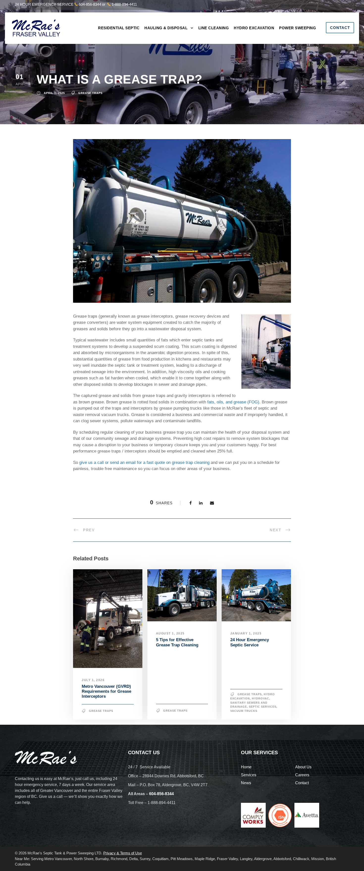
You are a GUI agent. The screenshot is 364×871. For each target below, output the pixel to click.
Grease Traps (90, 92)
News (246, 783)
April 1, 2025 (54, 92)
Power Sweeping (297, 28)
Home (246, 767)
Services (248, 775)
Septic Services (262, 706)
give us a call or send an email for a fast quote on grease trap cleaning (144, 462)
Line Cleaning (213, 28)
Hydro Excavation (254, 28)
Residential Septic (118, 28)
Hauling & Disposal (165, 28)
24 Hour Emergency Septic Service (249, 642)
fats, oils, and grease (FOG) (233, 402)
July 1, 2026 (93, 680)
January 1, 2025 (246, 633)
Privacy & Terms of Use (122, 853)
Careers (302, 775)
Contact (340, 28)
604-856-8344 (90, 4)
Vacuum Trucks (243, 710)
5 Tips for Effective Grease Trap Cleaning (177, 642)
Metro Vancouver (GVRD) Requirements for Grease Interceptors (106, 691)
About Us (303, 767)
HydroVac (260, 698)
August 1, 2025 (170, 633)
